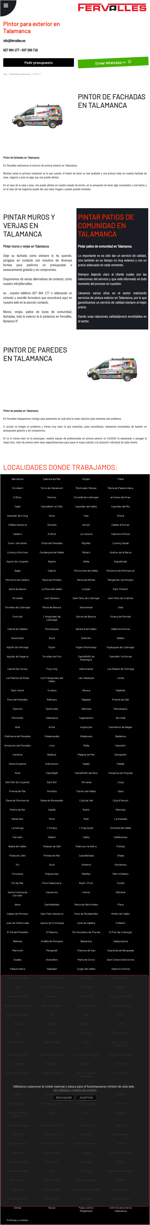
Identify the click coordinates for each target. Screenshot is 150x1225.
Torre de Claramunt (52, 488)
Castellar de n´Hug (17, 515)
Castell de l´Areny (17, 668)
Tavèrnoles (51, 708)
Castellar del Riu (120, 506)
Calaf (17, 506)
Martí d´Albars (120, 873)
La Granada (120, 818)
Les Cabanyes (86, 677)
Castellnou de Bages (120, 727)
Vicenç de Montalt (120, 616)
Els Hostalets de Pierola (86, 932)
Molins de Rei (17, 809)
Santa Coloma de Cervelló (17, 894)
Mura (52, 818)
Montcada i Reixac (86, 488)
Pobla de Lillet (17, 855)
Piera (120, 904)
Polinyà (120, 846)
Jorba (120, 677)
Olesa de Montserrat (17, 800)
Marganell (51, 950)
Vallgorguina (120, 941)
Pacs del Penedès (17, 699)
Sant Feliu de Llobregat (86, 598)
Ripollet (86, 543)
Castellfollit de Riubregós (86, 658)
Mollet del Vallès (120, 913)
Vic (17, 864)
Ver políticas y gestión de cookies (75, 1090)
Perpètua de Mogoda (121, 772)
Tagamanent (86, 717)
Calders (17, 533)
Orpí (86, 515)
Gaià (120, 607)
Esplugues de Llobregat (120, 647)
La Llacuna (86, 533)
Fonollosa (17, 873)
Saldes (120, 638)
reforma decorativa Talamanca (120, 1209)
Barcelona (17, 478)
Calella (52, 809)
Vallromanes (86, 668)
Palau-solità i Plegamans (86, 1209)
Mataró (86, 552)
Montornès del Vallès (86, 570)
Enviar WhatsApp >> (111, 62)
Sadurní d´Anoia (120, 968)
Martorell (17, 950)
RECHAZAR (64, 1097)
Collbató (120, 922)
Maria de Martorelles (86, 904)
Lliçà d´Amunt (120, 800)
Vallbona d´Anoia (120, 628)
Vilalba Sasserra (17, 524)
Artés (52, 727)
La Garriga (17, 827)
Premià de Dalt (120, 699)
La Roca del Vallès (52, 589)
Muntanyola (51, 628)
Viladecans (86, 736)
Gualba (17, 959)
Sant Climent (120, 589)
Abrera (86, 690)
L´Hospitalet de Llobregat (52, 618)
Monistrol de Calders (17, 579)
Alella (86, 561)
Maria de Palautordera (120, 488)
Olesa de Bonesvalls (51, 800)
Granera (86, 864)
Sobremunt (51, 763)
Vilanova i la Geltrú (86, 846)
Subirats (86, 638)
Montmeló (17, 717)
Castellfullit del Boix (86, 772)
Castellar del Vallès (86, 506)
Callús (86, 837)
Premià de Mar (17, 791)
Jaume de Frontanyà (52, 922)
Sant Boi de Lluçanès (17, 782)
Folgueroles (52, 873)
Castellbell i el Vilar (52, 506)
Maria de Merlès (86, 579)
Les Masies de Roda (17, 677)
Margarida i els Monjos (120, 579)
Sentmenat (86, 607)
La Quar (86, 589)
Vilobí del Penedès (52, 543)
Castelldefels (51, 904)
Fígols (51, 647)
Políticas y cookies (17, 1220)
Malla (86, 745)
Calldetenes (120, 837)
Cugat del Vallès (86, 968)
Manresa (120, 809)
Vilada (120, 855)
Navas (51, 1207)
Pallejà (120, 763)
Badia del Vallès (17, 846)
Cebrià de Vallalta (17, 628)
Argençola (86, 727)
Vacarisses (17, 638)
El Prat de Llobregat (120, 932)
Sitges (86, 478)
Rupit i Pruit (86, 883)
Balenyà (17, 941)
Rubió (86, 809)
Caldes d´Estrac (120, 524)
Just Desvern (51, 598)
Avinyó (86, 524)
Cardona (17, 754)
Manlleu (86, 873)
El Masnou (52, 932)
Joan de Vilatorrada (17, 922)
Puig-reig (51, 668)
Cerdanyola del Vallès (52, 552)
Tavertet (17, 708)
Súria (52, 638)
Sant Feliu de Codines (120, 598)
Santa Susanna (17, 763)
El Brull (52, 533)
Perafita (52, 791)
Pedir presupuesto (38, 62)
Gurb (52, 864)
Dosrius (51, 497)
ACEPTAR (86, 1097)
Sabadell (52, 968)
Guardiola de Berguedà (120, 950)
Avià (17, 727)
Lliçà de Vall (86, 800)
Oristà (120, 515)
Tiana (120, 478)
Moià (17, 772)
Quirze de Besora (86, 616)
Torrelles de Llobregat (17, 607)
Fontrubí (17, 616)
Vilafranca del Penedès (17, 736)
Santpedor (120, 754)
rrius (52, 745)
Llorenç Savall (120, 543)
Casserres (52, 892)
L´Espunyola (86, 827)
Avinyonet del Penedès (17, 745)
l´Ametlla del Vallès (120, 827)
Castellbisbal (86, 855)
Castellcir (120, 745)
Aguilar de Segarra (17, 656)
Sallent (52, 837)
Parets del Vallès (86, 791)
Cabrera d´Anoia (120, 533)
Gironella (17, 598)
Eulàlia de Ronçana (52, 941)
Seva (52, 515)
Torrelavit (17, 488)
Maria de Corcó (86, 959)
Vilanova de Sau (86, 950)
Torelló (121, 883)
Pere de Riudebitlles (86, 913)
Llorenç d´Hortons (17, 552)
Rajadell (86, 699)
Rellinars (52, 699)
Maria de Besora (51, 607)
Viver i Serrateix (17, 543)
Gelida (17, 1207)
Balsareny (86, 941)
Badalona (120, 736)
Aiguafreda (120, 561)
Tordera (51, 690)
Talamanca (52, 717)
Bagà (17, 570)
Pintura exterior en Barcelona (20, 74)
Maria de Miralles (52, 579)
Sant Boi (52, 782)
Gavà (120, 791)
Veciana (51, 524)
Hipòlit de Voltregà (17, 647)
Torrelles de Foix (51, 656)
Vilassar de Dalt (52, 846)
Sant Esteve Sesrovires (120, 959)
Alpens (52, 561)
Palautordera (17, 968)
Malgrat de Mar (86, 754)
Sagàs (86, 763)
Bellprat (51, 754)
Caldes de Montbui (17, 913)
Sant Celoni (17, 690)
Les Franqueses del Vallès (51, 679)
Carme (86, 892)
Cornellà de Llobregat (86, 497)
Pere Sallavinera (51, 883)
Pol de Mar (17, 883)
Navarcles (17, 818)
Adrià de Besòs (17, 589)
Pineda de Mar (52, 855)
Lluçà (120, 782)
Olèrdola (120, 892)
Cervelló (17, 837)
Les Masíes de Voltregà (120, 668)
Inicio (5, 74)
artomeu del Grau (120, 497)
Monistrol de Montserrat (120, 570)
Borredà (120, 717)
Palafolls (120, 690)
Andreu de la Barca (120, 552)
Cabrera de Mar (52, 478)
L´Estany (52, 827)
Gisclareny (121, 864)
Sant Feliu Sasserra (52, 913)
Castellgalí (52, 772)
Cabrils (52, 570)
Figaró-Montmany (86, 647)
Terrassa (86, 782)
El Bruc (17, 497)
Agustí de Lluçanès (17, 561)
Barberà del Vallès (86, 628)
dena (17, 904)
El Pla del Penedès (17, 932)
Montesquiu (120, 708)
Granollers (52, 959)
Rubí (86, 818)
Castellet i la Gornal (120, 656)
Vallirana (86, 708)
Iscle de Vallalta (86, 922)
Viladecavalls (51, 736)
